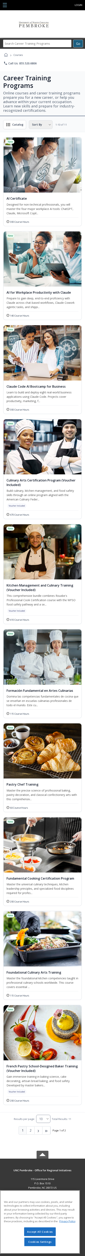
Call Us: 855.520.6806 (20, 63)
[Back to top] (42, 1173)
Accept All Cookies (40, 1231)
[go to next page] (38, 1130)
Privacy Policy (67, 1221)
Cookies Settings (40, 1242)
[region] (40, 1222)
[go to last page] (46, 1130)
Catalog (17, 124)
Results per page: (24, 1119)
